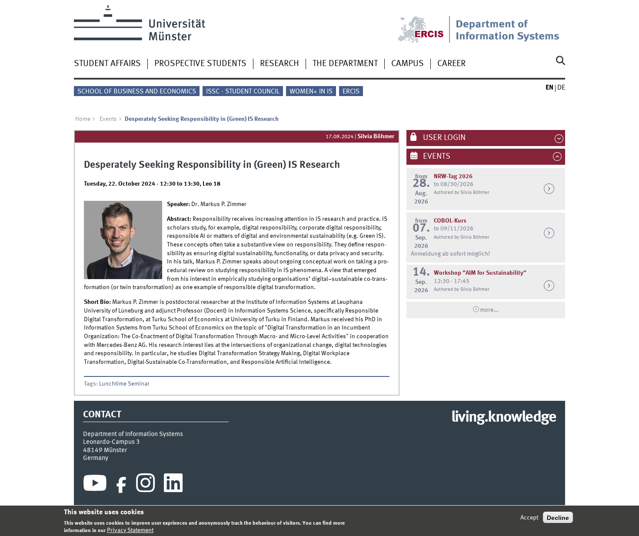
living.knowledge (503, 418)
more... (489, 310)
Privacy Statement (130, 530)
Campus (407, 64)
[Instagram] (145, 485)
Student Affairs (107, 64)
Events (108, 119)
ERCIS (351, 91)
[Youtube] (95, 485)
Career (451, 64)
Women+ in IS (311, 91)
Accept (529, 517)
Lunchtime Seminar (124, 384)
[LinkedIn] (173, 485)
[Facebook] (121, 485)
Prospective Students (200, 64)
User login (443, 138)
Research (279, 64)
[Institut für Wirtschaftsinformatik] (510, 24)
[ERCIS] (427, 24)
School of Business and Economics (136, 91)
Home (82, 119)
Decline (558, 517)
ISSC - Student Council (243, 91)
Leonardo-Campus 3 (111, 442)
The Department (345, 64)
